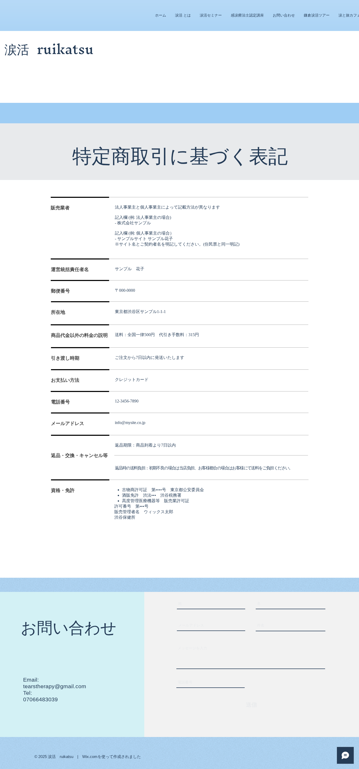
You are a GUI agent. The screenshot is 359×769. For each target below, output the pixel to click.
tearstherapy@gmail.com (54, 686)
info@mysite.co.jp (130, 422)
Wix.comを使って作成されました (111, 756)
